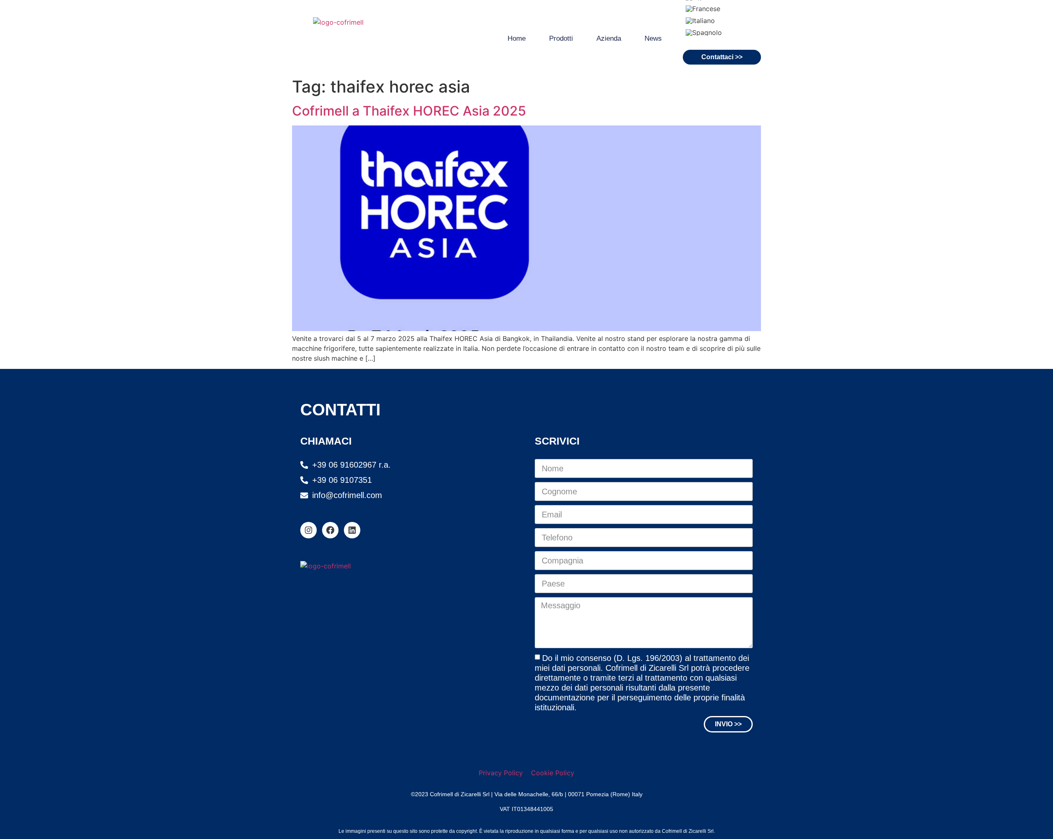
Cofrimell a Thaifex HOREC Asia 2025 (409, 111)
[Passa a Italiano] (700, 20)
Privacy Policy (501, 773)
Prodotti (561, 38)
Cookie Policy (552, 773)
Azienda (608, 38)
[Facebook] (330, 530)
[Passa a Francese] (703, 9)
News (653, 38)
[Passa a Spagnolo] (704, 32)
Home (517, 38)
